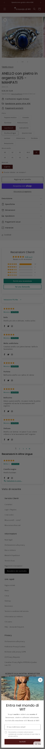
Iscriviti (22, 742)
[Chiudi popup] (40, 680)
